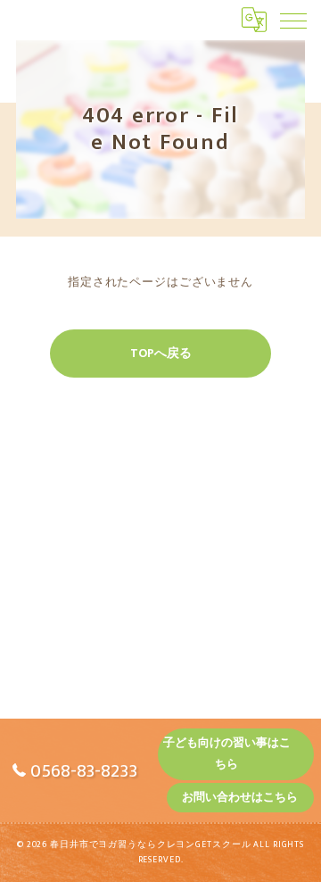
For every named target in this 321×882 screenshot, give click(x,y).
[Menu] (293, 19)
